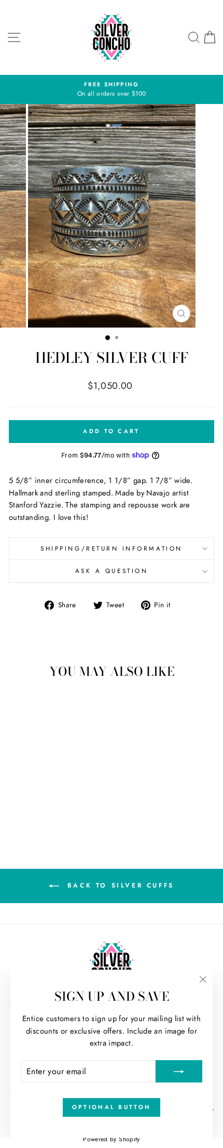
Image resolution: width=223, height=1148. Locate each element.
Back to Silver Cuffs (118, 885)
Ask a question (111, 570)
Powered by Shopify (111, 1139)
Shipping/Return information (111, 548)
